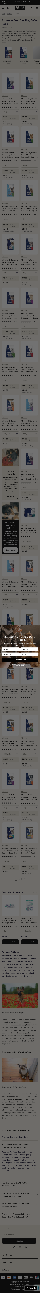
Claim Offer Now (20, 660)
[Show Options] (37, 654)
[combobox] (28, 654)
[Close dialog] (38, 627)
